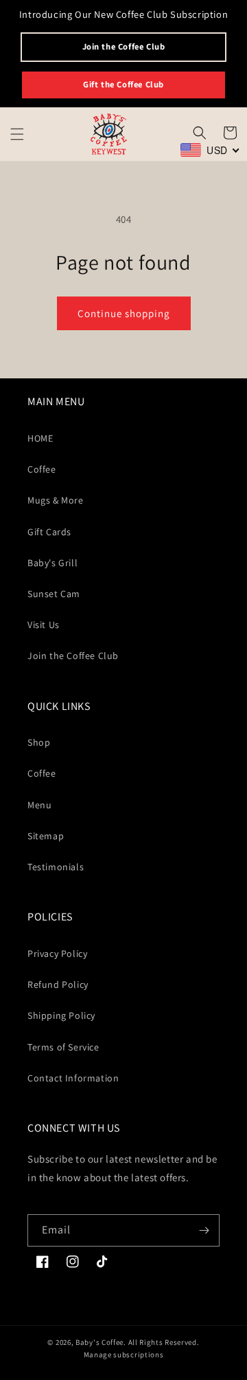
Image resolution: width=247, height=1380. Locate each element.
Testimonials (55, 867)
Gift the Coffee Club (123, 84)
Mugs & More (55, 500)
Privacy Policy (57, 953)
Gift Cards (49, 532)
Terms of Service (63, 1047)
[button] (17, 134)
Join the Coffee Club (123, 46)
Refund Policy (58, 984)
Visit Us (43, 624)
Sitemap (45, 836)
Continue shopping (124, 313)
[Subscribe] (204, 1230)
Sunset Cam (53, 593)
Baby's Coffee (99, 1342)
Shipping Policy (61, 1015)
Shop (38, 742)
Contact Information (73, 1078)
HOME (40, 438)
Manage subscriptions (124, 1354)
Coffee (41, 469)
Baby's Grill (52, 563)
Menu (39, 805)
